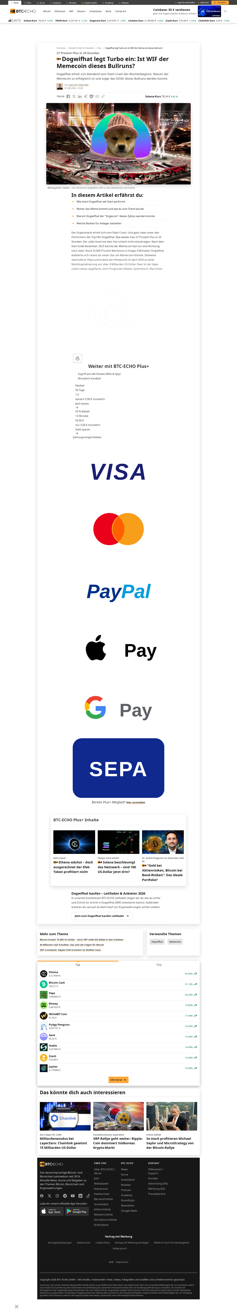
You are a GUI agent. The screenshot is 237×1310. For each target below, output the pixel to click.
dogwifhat (157, 941)
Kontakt (153, 1178)
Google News (129, 1210)
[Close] (16, 1306)
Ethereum (60, 11)
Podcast (126, 1190)
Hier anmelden (135, 802)
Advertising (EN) (158, 1183)
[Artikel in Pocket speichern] (91, 96)
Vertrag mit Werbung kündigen (132, 1242)
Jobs (96, 1178)
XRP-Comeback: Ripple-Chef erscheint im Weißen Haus (70, 949)
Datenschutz (101, 1194)
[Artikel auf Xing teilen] (86, 96)
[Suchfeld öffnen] (225, 11)
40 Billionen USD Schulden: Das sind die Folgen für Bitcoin (72, 944)
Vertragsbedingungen (60, 1242)
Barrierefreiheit (103, 1199)
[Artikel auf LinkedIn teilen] (80, 96)
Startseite (61, 48)
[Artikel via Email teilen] (97, 96)
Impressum (101, 1188)
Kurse (124, 1174)
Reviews (126, 1185)
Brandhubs (128, 1200)
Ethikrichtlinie (102, 1209)
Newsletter (127, 1205)
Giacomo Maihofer (79, 84)
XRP (71, 11)
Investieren (95, 11)
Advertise (204, 2)
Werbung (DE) (156, 1188)
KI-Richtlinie (101, 1225)
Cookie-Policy (103, 1242)
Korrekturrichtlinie (105, 1219)
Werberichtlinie (103, 1214)
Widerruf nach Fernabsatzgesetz (171, 1242)
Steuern (81, 11)
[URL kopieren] (103, 96)
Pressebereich (157, 1194)
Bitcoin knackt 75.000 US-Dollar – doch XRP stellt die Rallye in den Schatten (81, 939)
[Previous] (3, 1304)
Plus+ (99, 48)
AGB (111, 1261)
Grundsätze (101, 1204)
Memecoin (175, 941)
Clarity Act (120, 11)
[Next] (10, 1304)
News (124, 1169)
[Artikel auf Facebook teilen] (68, 96)
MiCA (108, 11)
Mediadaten (101, 1183)
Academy (126, 1195)
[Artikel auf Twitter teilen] (74, 96)
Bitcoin (47, 11)
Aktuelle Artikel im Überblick (81, 48)
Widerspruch (120, 1248)
